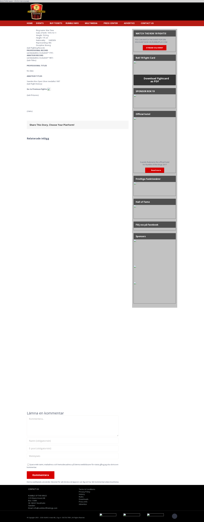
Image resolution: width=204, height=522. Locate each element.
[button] (158, 23)
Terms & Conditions (87, 489)
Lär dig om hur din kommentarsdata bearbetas (99, 482)
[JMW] (155, 283)
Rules (81, 496)
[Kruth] (155, 240)
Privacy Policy (84, 491)
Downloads (83, 499)
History (82, 494)
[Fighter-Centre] (155, 266)
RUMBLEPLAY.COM (159, 42)
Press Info (83, 501)
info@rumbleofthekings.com (45, 508)
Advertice (83, 504)
